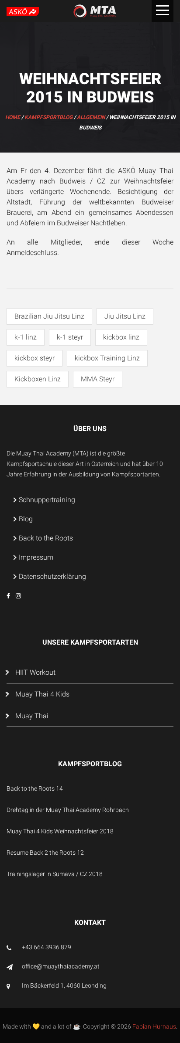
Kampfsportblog (48, 117)
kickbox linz (121, 337)
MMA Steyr (97, 379)
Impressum (36, 557)
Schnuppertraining (47, 500)
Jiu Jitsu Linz (124, 316)
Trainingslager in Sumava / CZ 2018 (55, 873)
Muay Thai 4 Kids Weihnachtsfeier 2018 (60, 831)
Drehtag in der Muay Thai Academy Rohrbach (68, 809)
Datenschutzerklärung (52, 576)
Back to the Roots (46, 538)
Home (12, 117)
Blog (26, 519)
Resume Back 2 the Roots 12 (45, 852)
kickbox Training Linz (107, 358)
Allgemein (91, 117)
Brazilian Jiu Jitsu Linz (49, 316)
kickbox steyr (34, 358)
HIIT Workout (35, 672)
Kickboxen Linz (37, 379)
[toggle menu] (162, 11)
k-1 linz (25, 337)
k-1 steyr (70, 337)
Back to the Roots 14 (35, 788)
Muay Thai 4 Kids (42, 694)
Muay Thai (31, 716)
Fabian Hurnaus (154, 1026)
